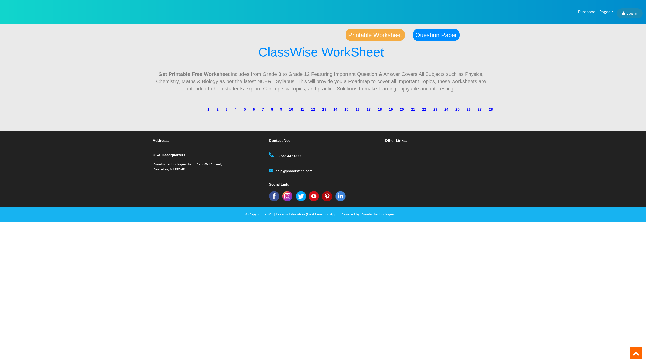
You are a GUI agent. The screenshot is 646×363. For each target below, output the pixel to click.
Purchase (586, 11)
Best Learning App (321, 214)
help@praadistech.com (294, 171)
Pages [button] (604, 11)
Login (631, 13)
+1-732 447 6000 (288, 156)
